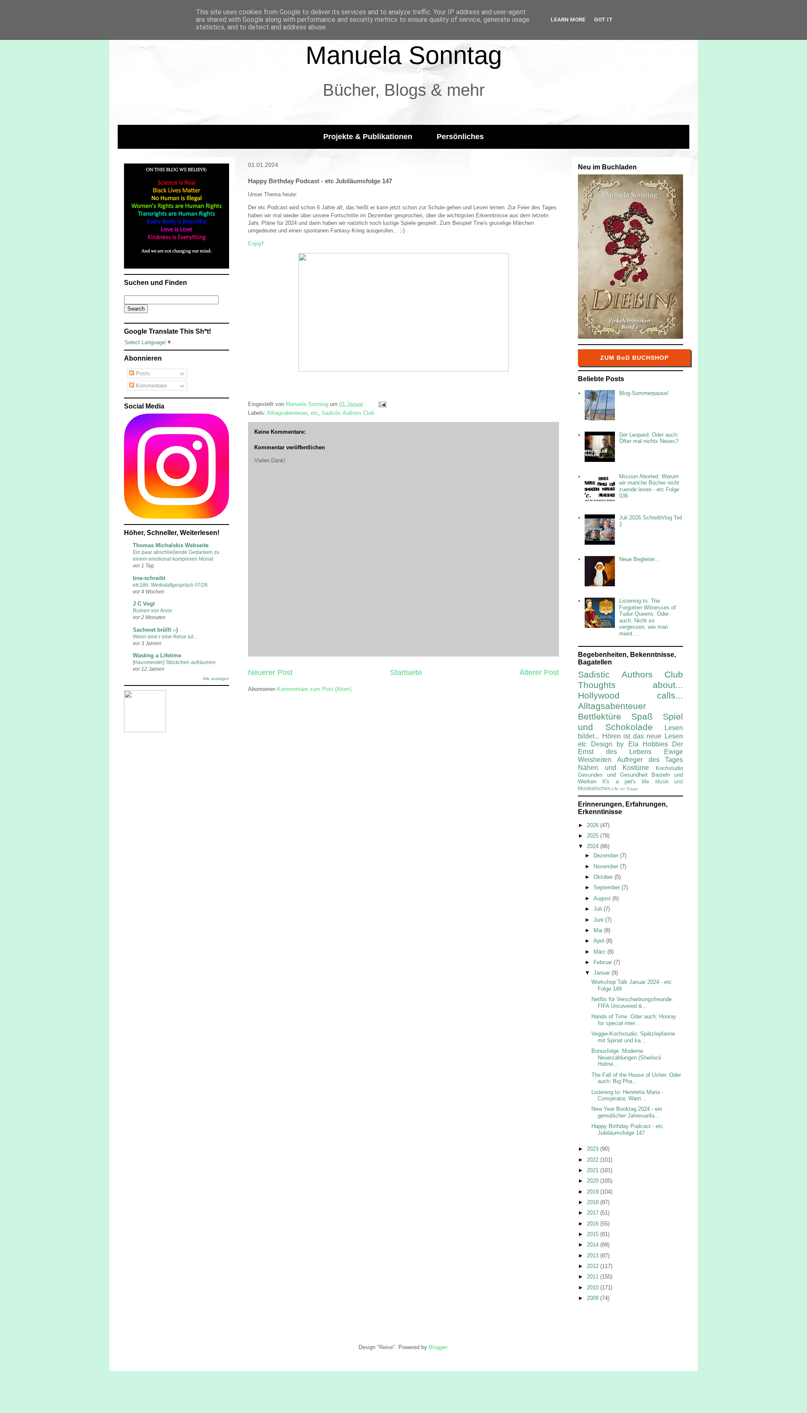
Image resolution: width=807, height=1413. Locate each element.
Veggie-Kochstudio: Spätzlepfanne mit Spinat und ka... (633, 1037)
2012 (593, 1266)
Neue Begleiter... (639, 559)
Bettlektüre (599, 716)
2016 (593, 1224)
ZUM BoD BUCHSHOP (634, 357)
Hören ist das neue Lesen (642, 736)
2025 (593, 836)
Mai (598, 930)
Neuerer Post (270, 672)
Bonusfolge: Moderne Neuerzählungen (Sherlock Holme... (626, 1057)
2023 (593, 1149)
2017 (593, 1213)
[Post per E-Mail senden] (382, 404)
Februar (603, 962)
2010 (593, 1287)
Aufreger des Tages (650, 759)
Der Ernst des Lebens (630, 748)
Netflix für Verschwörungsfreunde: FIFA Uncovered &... (632, 1002)
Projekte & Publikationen (367, 136)
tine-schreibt (149, 578)
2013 (593, 1255)
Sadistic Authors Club (348, 413)
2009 (593, 1298)
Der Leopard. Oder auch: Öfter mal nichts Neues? (649, 438)
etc (314, 413)
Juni (599, 920)
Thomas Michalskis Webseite (170, 545)
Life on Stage (625, 788)
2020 (593, 1181)
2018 (593, 1202)
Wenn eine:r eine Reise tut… (165, 637)
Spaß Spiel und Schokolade (630, 722)
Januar (602, 973)
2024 (593, 846)
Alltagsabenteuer (287, 413)
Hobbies (655, 744)
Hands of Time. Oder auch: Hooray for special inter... (633, 1019)
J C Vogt (144, 604)
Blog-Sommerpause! (644, 393)
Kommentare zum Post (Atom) (314, 689)
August (602, 898)
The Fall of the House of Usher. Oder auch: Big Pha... (636, 1078)
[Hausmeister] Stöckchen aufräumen (174, 662)
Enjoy (255, 243)
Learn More (568, 19)
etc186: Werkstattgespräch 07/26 (170, 585)
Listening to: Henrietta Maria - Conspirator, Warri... (627, 1095)
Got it (603, 19)
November (606, 866)
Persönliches (460, 136)
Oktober (603, 877)
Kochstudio (669, 768)
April (599, 941)
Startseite (406, 672)
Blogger (438, 1347)
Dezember (606, 855)
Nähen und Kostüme (613, 767)
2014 (593, 1245)
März (600, 952)
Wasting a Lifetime (157, 655)
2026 (593, 825)
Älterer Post (539, 672)
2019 (593, 1192)
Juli (598, 909)
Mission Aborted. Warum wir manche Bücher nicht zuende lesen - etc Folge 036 (649, 486)
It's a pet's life (625, 781)
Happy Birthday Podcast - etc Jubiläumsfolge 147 (627, 1129)
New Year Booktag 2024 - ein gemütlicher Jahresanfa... (626, 1112)
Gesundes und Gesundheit (613, 775)
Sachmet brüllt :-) (155, 630)
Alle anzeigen (216, 678)
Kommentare (150, 385)
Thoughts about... (630, 685)
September (607, 887)
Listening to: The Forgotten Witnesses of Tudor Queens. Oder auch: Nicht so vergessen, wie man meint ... (647, 617)
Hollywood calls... (630, 695)
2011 (593, 1276)
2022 (593, 1160)
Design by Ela (614, 744)
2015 (593, 1234)
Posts (142, 373)
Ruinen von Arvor (152, 611)
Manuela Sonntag (404, 55)
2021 (593, 1170)
